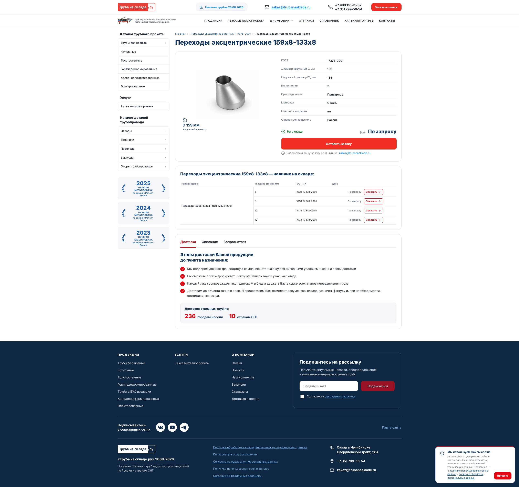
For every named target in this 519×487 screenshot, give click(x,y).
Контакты (387, 20)
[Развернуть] (165, 42)
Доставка (188, 242)
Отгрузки (306, 20)
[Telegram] (184, 427)
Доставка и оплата (245, 399)
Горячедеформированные (137, 384)
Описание (210, 242)
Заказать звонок (386, 7)
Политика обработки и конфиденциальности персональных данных (260, 447)
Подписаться (377, 386)
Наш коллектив (243, 377)
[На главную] (136, 7)
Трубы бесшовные (131, 363)
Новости (238, 370)
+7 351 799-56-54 (348, 9)
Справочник (329, 20)
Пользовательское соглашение (235, 454)
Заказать (371, 191)
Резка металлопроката (246, 20)
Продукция (213, 20)
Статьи (237, 363)
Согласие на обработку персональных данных (245, 461)
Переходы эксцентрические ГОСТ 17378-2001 (220, 33)
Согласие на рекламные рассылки (237, 475)
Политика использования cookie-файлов (241, 468)
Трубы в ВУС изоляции (134, 392)
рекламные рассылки (340, 396)
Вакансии (239, 384)
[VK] (160, 427)
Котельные (126, 370)
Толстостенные (129, 377)
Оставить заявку (339, 144)
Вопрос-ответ (235, 242)
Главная (180, 33)
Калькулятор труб (359, 20)
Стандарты (240, 392)
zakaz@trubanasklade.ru (291, 7)
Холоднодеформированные (138, 399)
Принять (503, 475)
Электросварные (130, 406)
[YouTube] (172, 427)
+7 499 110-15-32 (348, 5)
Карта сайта (392, 427)
